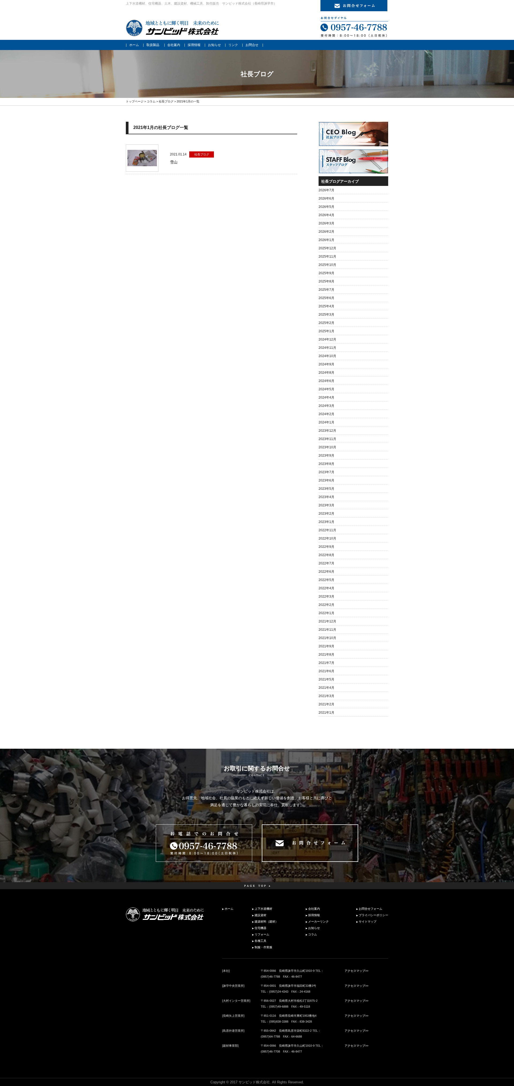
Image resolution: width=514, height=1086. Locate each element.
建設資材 (260, 915)
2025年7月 (326, 290)
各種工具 (260, 940)
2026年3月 (326, 223)
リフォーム (262, 934)
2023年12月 (327, 431)
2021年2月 (326, 704)
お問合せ (251, 45)
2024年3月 (326, 406)
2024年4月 (326, 397)
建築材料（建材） (266, 921)
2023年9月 (326, 455)
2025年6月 (326, 298)
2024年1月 (326, 422)
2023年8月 (326, 464)
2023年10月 (327, 447)
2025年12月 (327, 248)
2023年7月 (326, 472)
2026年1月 (326, 240)
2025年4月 (326, 306)
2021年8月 (326, 654)
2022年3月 (326, 596)
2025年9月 (326, 273)
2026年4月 (326, 215)
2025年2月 (326, 323)
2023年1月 (326, 522)
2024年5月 (326, 389)
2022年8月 (326, 555)
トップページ (134, 101)
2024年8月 (326, 372)
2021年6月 (326, 671)
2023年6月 (326, 480)
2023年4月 (326, 497)
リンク (233, 45)
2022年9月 (326, 547)
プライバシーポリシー (373, 915)
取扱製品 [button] (152, 45)
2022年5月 (326, 580)
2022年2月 (326, 605)
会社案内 (173, 45)
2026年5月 (326, 207)
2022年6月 (326, 571)
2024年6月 (326, 381)
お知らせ (214, 45)
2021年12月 (327, 621)
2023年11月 (327, 439)
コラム (151, 101)
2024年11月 (327, 348)
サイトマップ (367, 921)
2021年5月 (326, 679)
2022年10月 (327, 538)
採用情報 (194, 45)
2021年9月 (326, 646)
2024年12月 (327, 339)
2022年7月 (326, 563)
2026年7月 (326, 190)
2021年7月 (326, 663)
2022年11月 (327, 530)
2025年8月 (326, 281)
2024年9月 (326, 364)
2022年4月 (326, 588)
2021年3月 (326, 696)
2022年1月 (326, 613)
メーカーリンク (318, 921)
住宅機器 (260, 928)
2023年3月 (326, 505)
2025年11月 (327, 256)
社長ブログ (166, 101)
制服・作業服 (263, 947)
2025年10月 (327, 265)
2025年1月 (326, 331)
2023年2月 (326, 513)
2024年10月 (327, 356)
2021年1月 (326, 712)
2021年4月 (326, 688)
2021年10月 (327, 638)
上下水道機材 (263, 908)
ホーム (134, 45)
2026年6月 (326, 198)
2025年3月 (326, 314)
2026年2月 (326, 232)
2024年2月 (326, 414)
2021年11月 (327, 630)
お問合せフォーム (370, 908)
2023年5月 (326, 489)
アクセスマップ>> (356, 970)
